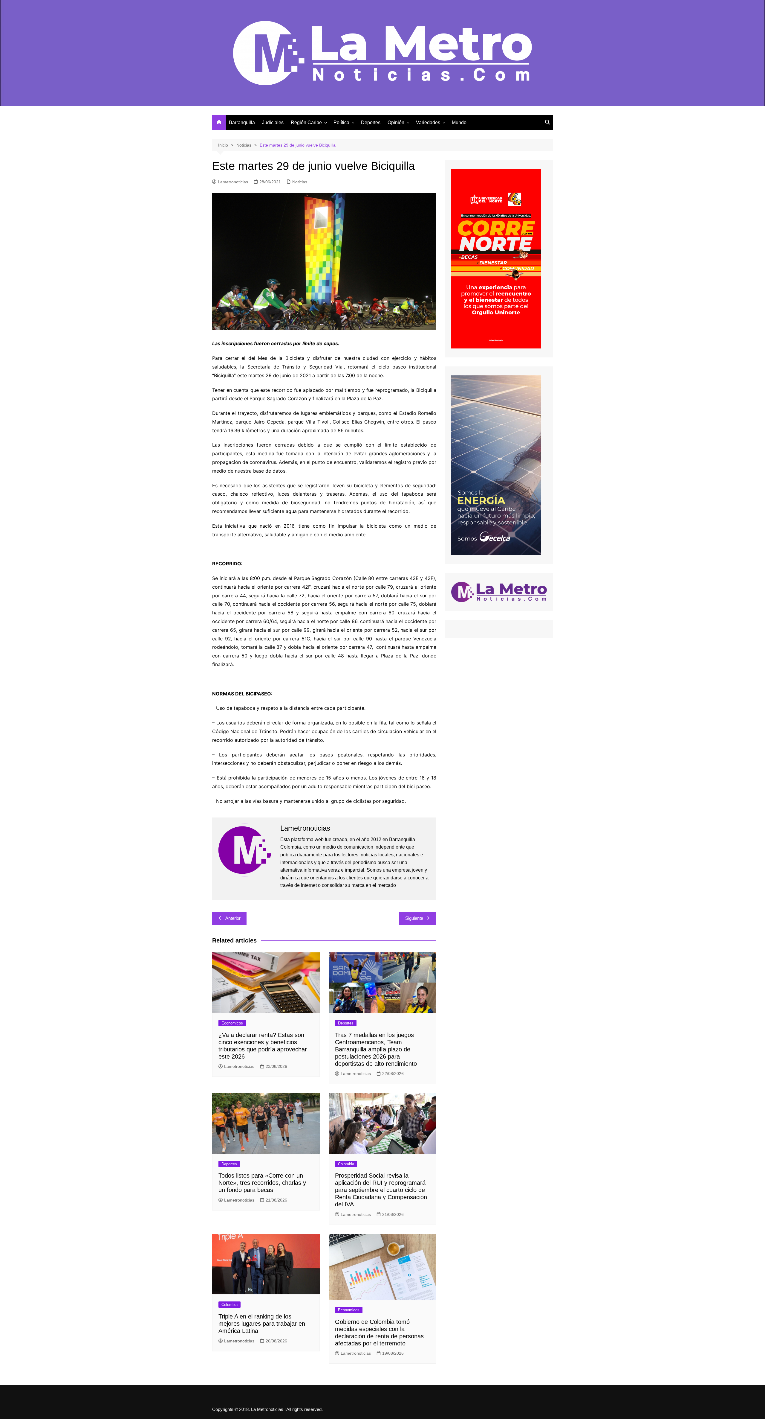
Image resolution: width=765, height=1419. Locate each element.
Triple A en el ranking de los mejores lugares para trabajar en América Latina (261, 1323)
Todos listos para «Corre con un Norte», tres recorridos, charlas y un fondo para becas (262, 1182)
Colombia (346, 1164)
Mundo (459, 122)
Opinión (396, 122)
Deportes (370, 122)
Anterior (233, 918)
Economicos (232, 1023)
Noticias (299, 181)
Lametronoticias (233, 181)
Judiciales (273, 122)
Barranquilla (242, 122)
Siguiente (414, 918)
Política (341, 122)
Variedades (428, 122)
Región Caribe (306, 122)
